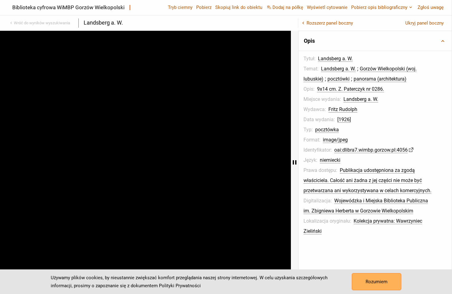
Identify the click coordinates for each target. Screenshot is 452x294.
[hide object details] (294, 162)
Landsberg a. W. (335, 59)
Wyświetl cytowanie (327, 7)
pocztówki (338, 79)
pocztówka (327, 130)
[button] (375, 41)
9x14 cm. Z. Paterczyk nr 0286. (350, 89)
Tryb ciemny (180, 7)
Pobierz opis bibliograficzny (379, 7)
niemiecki (330, 160)
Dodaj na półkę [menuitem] (287, 7)
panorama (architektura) (380, 79)
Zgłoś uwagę (431, 7)
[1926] (344, 119)
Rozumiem (376, 281)
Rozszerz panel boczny (330, 23)
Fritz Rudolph (342, 109)
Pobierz (204, 7)
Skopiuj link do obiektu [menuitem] (238, 7)
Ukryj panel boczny (424, 23)
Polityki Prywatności (180, 285)
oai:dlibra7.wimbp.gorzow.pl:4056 (371, 150)
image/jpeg (335, 140)
